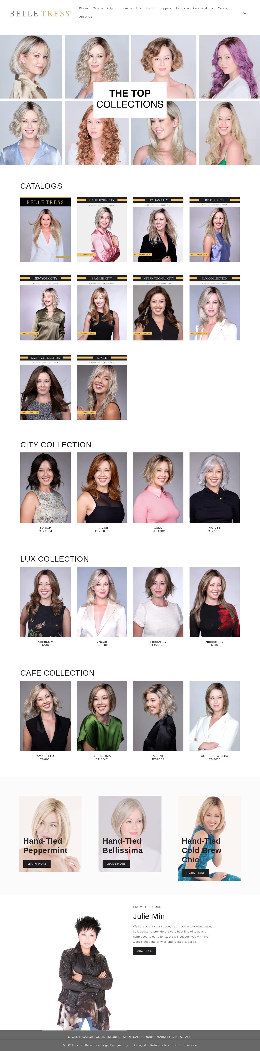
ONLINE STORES (108, 1037)
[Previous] (12, 100)
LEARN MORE (37, 863)
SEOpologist (137, 1045)
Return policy (159, 1045)
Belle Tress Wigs (96, 1045)
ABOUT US (144, 951)
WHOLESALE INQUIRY (138, 1037)
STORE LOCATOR (80, 1037)
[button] (97, 8)
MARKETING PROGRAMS (174, 1037)
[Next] (248, 100)
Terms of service (185, 1045)
